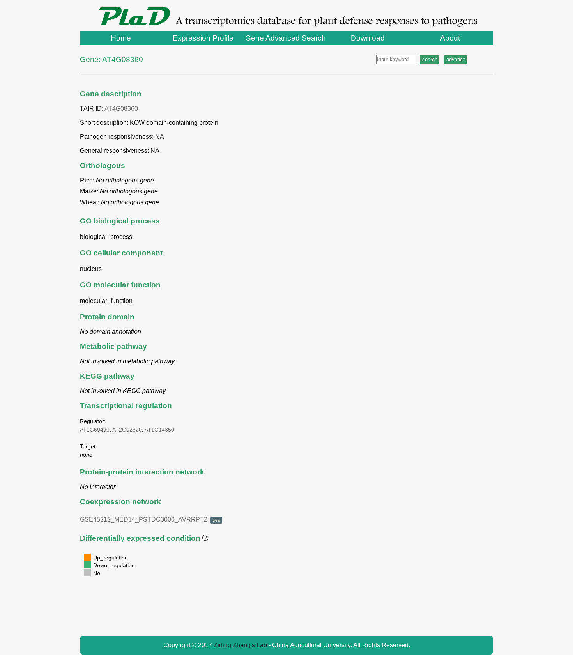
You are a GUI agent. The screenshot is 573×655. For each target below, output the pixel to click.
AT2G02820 (127, 430)
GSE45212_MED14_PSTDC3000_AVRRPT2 (150, 519)
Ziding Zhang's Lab (240, 645)
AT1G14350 (159, 430)
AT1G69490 (95, 430)
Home (121, 38)
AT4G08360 (121, 108)
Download (368, 38)
